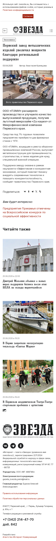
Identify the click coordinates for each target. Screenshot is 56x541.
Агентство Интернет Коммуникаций (20, 537)
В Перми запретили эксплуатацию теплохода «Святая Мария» (23, 345)
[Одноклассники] (28, 191)
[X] (36, 191)
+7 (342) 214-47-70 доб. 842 (18, 522)
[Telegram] (32, 191)
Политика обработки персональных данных (23, 498)
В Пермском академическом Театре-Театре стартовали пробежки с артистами (27, 404)
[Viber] (40, 191)
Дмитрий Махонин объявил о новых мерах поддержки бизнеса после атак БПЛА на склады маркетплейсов (25, 285)
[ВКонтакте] (25, 191)
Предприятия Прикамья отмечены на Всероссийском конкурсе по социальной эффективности (26, 212)
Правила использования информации (20, 493)
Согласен (28, 16)
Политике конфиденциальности (18, 10)
